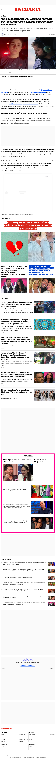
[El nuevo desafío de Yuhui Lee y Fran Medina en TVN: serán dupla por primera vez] (44, 395)
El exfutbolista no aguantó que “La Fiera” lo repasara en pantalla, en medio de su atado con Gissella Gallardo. (16, 381)
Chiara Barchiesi (17, 214)
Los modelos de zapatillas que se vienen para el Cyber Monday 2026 (15, 490)
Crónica (4, 16)
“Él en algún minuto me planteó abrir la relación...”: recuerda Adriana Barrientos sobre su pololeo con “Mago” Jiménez (25, 461)
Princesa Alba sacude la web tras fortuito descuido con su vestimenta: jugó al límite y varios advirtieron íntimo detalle (24, 563)
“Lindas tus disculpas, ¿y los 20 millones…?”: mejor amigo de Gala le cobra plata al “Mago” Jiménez (15, 521)
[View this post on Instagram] (20, 192)
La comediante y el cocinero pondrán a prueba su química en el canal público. (15, 398)
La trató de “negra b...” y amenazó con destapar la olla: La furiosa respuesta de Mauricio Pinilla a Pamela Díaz (16, 375)
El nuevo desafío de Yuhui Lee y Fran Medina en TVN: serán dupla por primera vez (16, 392)
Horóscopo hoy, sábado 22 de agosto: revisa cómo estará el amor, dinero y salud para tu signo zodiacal (15, 322)
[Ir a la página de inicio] (28, 9)
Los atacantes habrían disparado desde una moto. (15, 346)
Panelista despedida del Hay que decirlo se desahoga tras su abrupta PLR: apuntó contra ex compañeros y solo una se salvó (14, 271)
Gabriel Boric (24, 214)
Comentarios (13, 73)
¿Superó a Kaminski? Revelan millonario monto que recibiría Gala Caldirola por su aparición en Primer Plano (23, 596)
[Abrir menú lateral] (2, 9)
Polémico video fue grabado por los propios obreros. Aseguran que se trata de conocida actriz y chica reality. (16, 363)
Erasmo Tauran (11, 35)
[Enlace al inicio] (28, 456)
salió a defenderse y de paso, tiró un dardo (23, 104)
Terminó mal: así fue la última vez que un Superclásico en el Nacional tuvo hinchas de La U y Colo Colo (16, 304)
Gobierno (30, 214)
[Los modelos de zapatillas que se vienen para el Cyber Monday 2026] (42, 491)
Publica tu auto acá (27, 665)
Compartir (5, 73)
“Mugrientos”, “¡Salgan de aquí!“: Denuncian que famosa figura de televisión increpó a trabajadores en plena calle (15, 356)
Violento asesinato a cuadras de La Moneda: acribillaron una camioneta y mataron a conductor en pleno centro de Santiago (16, 340)
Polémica (10, 214)
